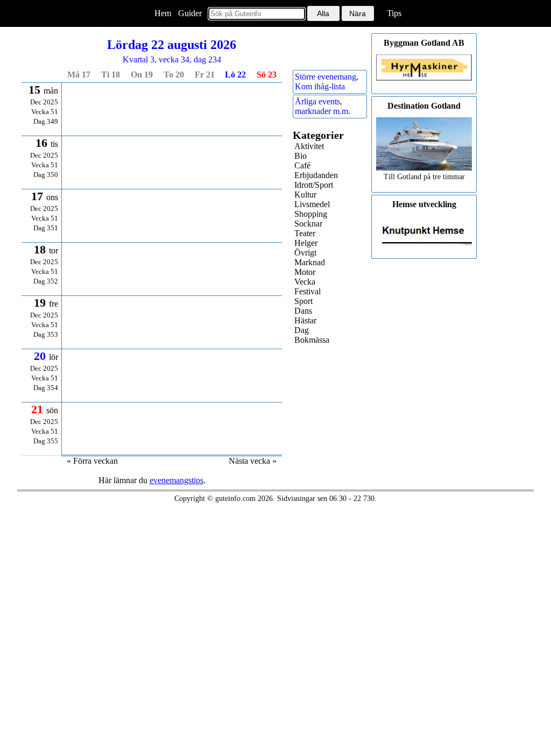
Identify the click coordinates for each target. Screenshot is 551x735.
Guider (190, 13)
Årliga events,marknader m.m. (322, 106)
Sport (303, 301)
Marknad (309, 262)
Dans (303, 310)
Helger (305, 243)
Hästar (305, 320)
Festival (307, 291)
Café (302, 165)
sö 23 (267, 74)
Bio (300, 155)
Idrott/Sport (313, 184)
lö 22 (235, 74)
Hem (162, 13)
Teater (304, 233)
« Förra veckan (92, 460)
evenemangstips (176, 480)
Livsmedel (312, 204)
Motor (304, 272)
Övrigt (305, 252)
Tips (394, 13)
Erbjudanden (316, 175)
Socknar (308, 223)
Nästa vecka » (253, 460)
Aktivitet (309, 146)
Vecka (304, 281)
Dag (301, 330)
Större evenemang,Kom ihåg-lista (326, 81)
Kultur (305, 194)
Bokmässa (311, 339)
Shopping (310, 213)
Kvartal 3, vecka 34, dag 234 (171, 51)
